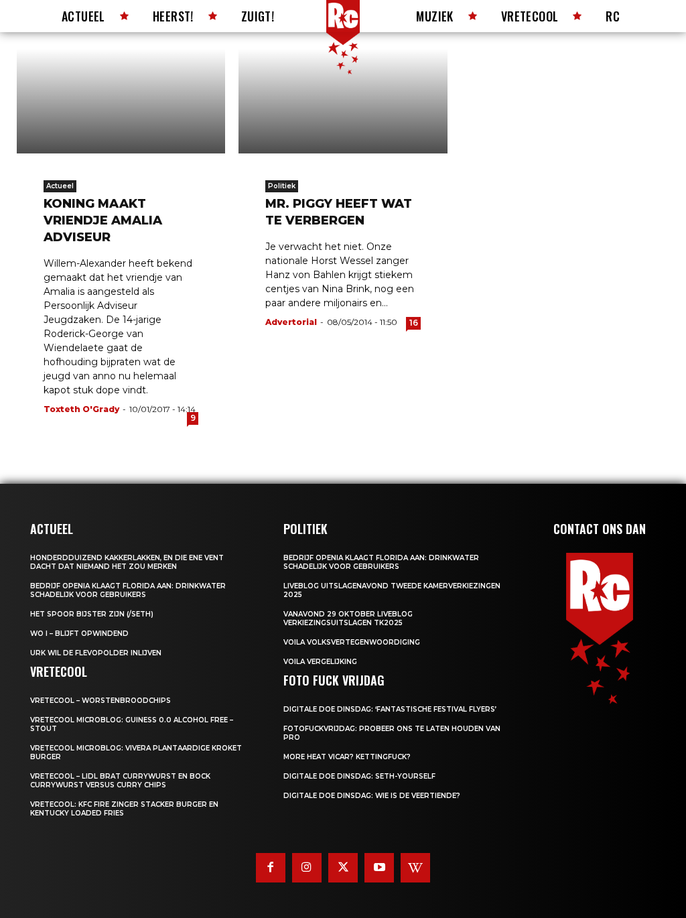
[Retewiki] (415, 867)
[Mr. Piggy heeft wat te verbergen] (342, 101)
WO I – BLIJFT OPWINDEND (79, 633)
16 (413, 323)
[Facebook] (270, 867)
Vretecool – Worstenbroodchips (100, 700)
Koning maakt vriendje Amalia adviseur (103, 220)
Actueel (60, 186)
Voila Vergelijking (320, 661)
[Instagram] (307, 867)
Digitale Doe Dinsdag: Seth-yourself (359, 776)
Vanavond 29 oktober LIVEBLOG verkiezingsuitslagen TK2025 (348, 618)
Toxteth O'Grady (81, 409)
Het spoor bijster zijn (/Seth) (91, 614)
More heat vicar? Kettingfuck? (347, 756)
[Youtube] (379, 867)
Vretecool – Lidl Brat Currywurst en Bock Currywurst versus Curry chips (120, 780)
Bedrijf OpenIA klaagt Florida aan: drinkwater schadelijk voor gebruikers (128, 590)
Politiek (281, 186)
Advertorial (291, 322)
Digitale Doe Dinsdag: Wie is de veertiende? (371, 795)
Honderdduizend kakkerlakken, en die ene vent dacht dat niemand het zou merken (127, 562)
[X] (343, 867)
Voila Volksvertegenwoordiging (351, 642)
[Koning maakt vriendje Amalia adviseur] (121, 101)
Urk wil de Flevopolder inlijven (95, 653)
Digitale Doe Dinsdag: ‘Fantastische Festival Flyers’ (389, 709)
